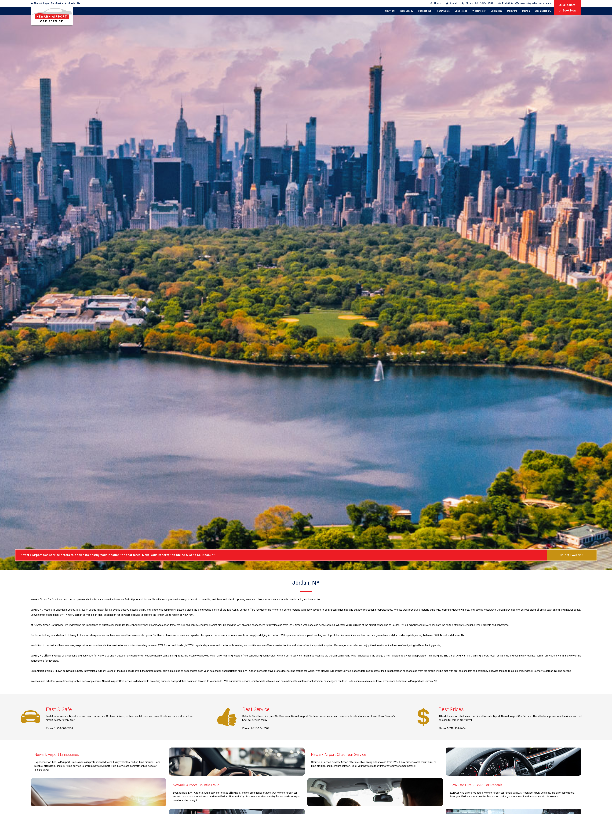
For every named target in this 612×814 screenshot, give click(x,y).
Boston (526, 11)
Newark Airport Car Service (48, 3)
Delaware (512, 11)
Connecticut (424, 11)
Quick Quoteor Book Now (567, 7)
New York (390, 11)
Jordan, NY (74, 3)
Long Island (461, 11)
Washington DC (543, 11)
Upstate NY (496, 11)
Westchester (479, 11)
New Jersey (406, 11)
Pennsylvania (443, 11)
